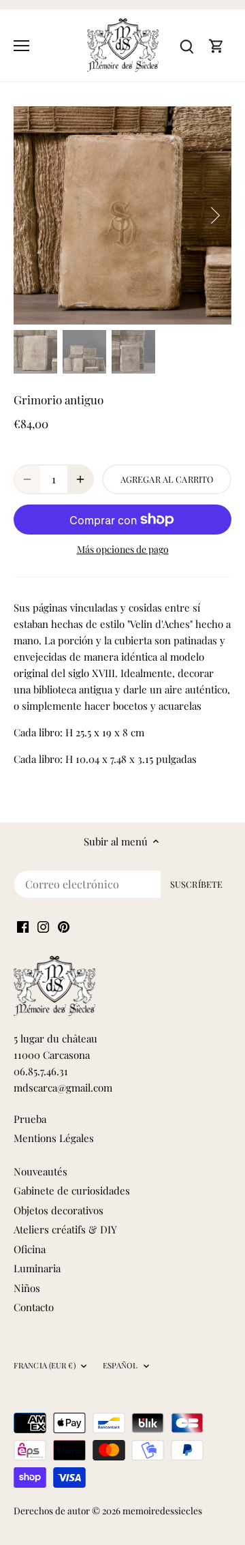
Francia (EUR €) (45, 1365)
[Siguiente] (214, 215)
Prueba (30, 1119)
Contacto (34, 1307)
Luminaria (37, 1268)
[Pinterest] (63, 925)
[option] (122, 215)
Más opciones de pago (123, 549)
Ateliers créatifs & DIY (65, 1229)
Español (120, 1365)
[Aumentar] (80, 479)
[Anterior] (31, 215)
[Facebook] (23, 925)
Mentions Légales (54, 1138)
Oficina (30, 1249)
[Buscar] (186, 45)
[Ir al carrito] (216, 45)
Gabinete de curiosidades (72, 1190)
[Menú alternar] (21, 45)
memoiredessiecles (162, 1510)
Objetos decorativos (58, 1210)
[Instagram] (43, 925)
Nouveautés (40, 1171)
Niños (27, 1288)
